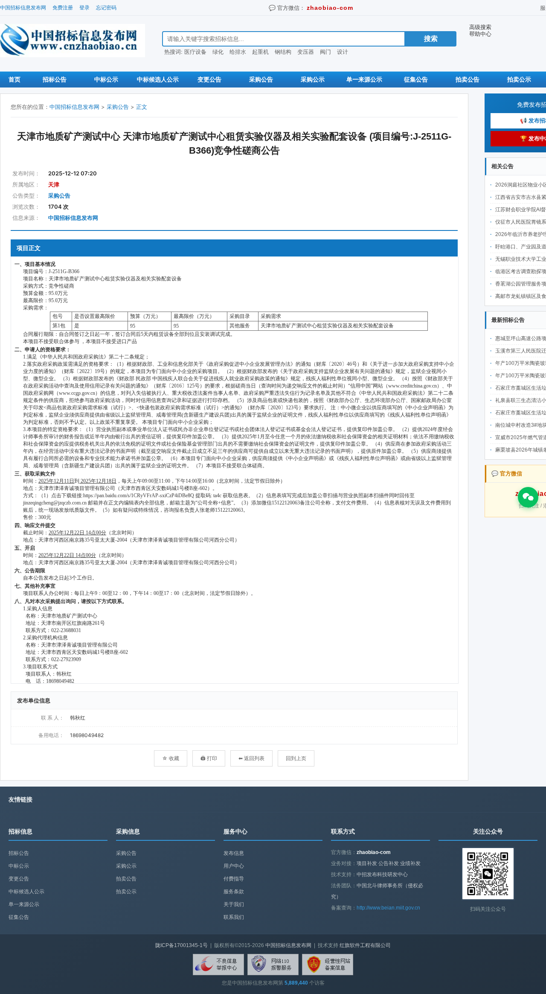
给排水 (237, 51)
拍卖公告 (467, 79)
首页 (14, 79)
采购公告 (261, 79)
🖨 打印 (208, 758)
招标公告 (55, 79)
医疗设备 (195, 51)
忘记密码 (106, 7)
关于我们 (234, 904)
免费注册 (62, 7)
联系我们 (234, 917)
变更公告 (209, 79)
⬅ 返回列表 (251, 758)
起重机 (260, 51)
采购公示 (313, 79)
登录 (84, 7)
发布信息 (234, 853)
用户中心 (234, 866)
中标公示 (106, 79)
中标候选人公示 (158, 79)
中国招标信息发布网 (23, 7)
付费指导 (234, 879)
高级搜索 (480, 26)
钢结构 (283, 51)
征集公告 (416, 79)
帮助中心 (480, 33)
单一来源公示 (364, 79)
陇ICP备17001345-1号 (181, 945)
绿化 (218, 51)
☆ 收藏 (170, 758)
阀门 (325, 51)
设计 (342, 51)
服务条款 (234, 892)
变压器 (305, 51)
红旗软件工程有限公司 (365, 945)
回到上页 (296, 758)
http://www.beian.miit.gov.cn (388, 908)
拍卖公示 (519, 79)
